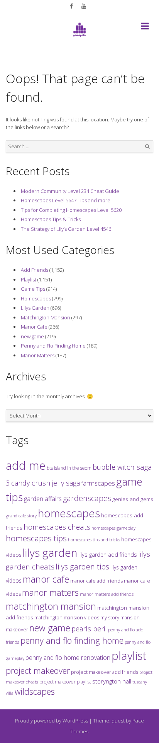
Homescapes (36, 298)
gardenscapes (87, 498)
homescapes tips (36, 538)
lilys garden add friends (107, 554)
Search (147, 146)
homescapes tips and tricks (94, 539)
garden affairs (43, 498)
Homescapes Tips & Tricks (51, 219)
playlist (129, 655)
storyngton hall (111, 681)
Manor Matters (37, 355)
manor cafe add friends (96, 580)
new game (32, 336)
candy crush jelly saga (45, 482)
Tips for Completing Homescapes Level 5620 (71, 209)
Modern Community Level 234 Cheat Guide (70, 190)
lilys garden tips (82, 566)
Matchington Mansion (45, 317)
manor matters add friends (107, 594)
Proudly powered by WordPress (51, 720)
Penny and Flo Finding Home (53, 345)
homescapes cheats (57, 527)
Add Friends (34, 269)
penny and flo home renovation (67, 657)
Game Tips (33, 288)
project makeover (38, 670)
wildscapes (35, 691)
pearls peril (89, 628)
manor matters (50, 592)
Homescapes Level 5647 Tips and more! (66, 200)
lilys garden (49, 552)
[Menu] (145, 27)
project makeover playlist (65, 681)
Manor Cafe (34, 326)
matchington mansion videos (66, 617)
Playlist (28, 279)
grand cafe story (21, 515)
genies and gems (132, 499)
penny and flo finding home (71, 640)
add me (26, 465)
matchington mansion (51, 606)
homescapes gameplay (113, 528)
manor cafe (46, 579)
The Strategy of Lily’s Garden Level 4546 (66, 228)
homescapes (69, 513)
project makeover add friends (104, 671)
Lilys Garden (35, 307)
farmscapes (98, 483)
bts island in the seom (69, 468)
